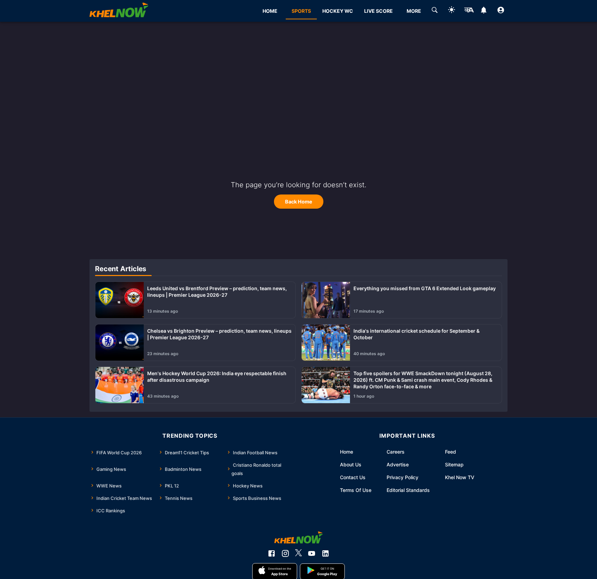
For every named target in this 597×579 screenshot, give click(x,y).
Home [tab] (270, 11)
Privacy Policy (402, 477)
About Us (350, 464)
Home (346, 452)
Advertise (398, 464)
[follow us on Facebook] (271, 553)
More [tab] (414, 11)
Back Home (298, 202)
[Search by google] (434, 11)
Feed (450, 452)
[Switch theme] (451, 11)
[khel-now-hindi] (468, 11)
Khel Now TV (459, 477)
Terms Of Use (355, 490)
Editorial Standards (408, 490)
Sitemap (454, 464)
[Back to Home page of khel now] (118, 11)
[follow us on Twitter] (298, 553)
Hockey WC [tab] (337, 11)
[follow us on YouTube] (311, 553)
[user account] (501, 11)
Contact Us (353, 477)
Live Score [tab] (378, 11)
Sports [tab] (301, 11)
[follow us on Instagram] (285, 553)
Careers (396, 452)
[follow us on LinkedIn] (325, 553)
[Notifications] (484, 11)
